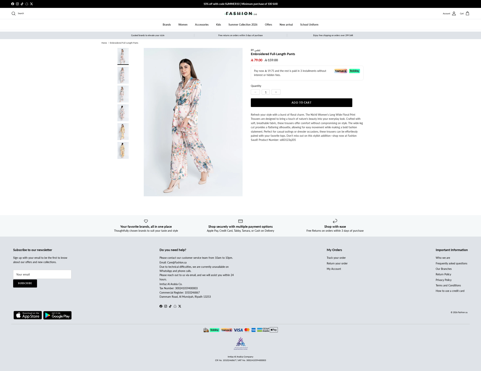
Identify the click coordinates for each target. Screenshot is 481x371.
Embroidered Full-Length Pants (124, 43)
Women (183, 24)
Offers (268, 24)
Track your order (336, 257)
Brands (167, 24)
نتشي (257, 50)
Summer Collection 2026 (242, 24)
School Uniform (309, 24)
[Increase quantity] (276, 92)
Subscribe (25, 283)
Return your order (337, 263)
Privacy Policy (444, 279)
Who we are (443, 257)
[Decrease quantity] (255, 92)
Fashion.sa (462, 312)
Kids (218, 24)
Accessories (202, 24)
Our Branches (444, 268)
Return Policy (443, 274)
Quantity (256, 86)
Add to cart (301, 102)
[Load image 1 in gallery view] (193, 122)
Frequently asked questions (451, 263)
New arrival (286, 24)
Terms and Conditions (448, 285)
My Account (334, 268)
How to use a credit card (450, 290)
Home (104, 43)
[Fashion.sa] (240, 13)
